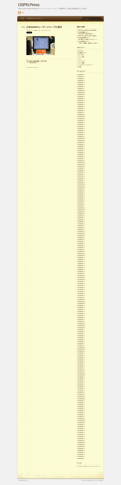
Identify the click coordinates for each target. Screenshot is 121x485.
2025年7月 (80, 100)
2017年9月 (80, 281)
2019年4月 (80, 245)
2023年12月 (81, 138)
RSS (23, 12)
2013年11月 (81, 373)
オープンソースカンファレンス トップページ (88, 466)
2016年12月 (81, 299)
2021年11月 (81, 186)
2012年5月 (80, 408)
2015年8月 (80, 331)
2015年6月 (80, 335)
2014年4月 (80, 363)
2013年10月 (81, 375)
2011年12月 (81, 418)
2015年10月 (81, 327)
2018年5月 (80, 265)
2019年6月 (80, 241)
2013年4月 (80, 387)
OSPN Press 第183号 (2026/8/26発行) (87, 30)
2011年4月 (80, 434)
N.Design (101, 480)
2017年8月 (80, 283)
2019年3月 (80, 247)
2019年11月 (81, 233)
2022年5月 (80, 176)
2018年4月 (80, 267)
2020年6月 (80, 220)
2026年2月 (80, 86)
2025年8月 (80, 98)
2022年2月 (80, 180)
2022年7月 (80, 172)
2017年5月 (80, 289)
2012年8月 (80, 402)
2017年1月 (80, 297)
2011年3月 (80, 436)
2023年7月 (80, 148)
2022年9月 (80, 168)
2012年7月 (80, 404)
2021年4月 (80, 200)
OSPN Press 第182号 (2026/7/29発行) (87, 35)
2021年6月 (80, 196)
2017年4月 (80, 291)
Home (22, 18)
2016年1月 (80, 321)
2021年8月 (80, 192)
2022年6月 (80, 174)
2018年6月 (80, 263)
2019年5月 (80, 243)
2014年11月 (81, 349)
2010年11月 (81, 444)
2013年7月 (80, 381)
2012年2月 (80, 414)
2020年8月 (80, 216)
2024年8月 (80, 122)
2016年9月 (80, 305)
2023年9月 (80, 144)
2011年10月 (81, 422)
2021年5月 (80, 198)
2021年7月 (80, 194)
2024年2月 (80, 134)
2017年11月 (81, 277)
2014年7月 (80, 357)
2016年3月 (80, 317)
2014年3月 (80, 365)
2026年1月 (80, 88)
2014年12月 (81, 347)
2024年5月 (80, 128)
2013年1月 (80, 392)
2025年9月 (80, 96)
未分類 (79, 66)
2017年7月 (80, 285)
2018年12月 (81, 251)
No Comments (47, 30)
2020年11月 (81, 210)
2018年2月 (80, 271)
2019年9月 (80, 237)
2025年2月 (80, 110)
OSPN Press (29, 4)
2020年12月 (81, 208)
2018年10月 (81, 255)
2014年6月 (80, 359)
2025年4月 (80, 106)
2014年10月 (81, 351)
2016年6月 (80, 311)
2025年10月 (81, 94)
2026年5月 (80, 80)
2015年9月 (80, 329)
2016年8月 (80, 307)
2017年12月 (81, 275)
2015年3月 (80, 341)
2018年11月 (81, 253)
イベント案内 (81, 57)
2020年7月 (80, 218)
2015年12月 (81, 323)
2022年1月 (80, 182)
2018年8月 (80, 259)
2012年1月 (80, 416)
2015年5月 (80, 337)
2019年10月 (81, 235)
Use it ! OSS (81, 55)
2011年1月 (80, 440)
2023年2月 (80, 158)
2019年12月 (81, 231)
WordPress (90, 480)
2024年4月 (80, 130)
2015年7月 (80, 333)
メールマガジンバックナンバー (85, 64)
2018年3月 (80, 269)
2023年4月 (80, 154)
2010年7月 (80, 452)
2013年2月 (80, 391)
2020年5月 (80, 221)
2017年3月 (80, 293)
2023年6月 (80, 150)
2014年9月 (80, 353)
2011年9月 (80, 424)
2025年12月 (81, 90)
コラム (79, 59)
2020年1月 (80, 229)
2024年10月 (81, 118)
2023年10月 (81, 142)
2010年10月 (81, 446)
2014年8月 (80, 355)
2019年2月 (80, 249)
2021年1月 (80, 206)
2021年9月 (80, 190)
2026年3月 (80, 84)
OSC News (80, 51)
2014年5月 (80, 361)
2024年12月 (81, 114)
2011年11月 (81, 420)
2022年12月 (81, 162)
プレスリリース (81, 61)
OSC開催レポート (82, 53)
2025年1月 (80, 112)
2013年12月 (81, 371)
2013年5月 (80, 385)
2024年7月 (80, 124)
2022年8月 (80, 170)
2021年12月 (81, 184)
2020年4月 (80, 224)
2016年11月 (81, 301)
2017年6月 (80, 287)
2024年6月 (80, 126)
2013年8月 (80, 379)
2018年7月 (80, 261)
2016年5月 (80, 313)
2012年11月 (81, 396)
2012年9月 (80, 400)
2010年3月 (80, 454)
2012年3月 (80, 412)
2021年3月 (80, 202)
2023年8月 (80, 146)
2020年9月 (80, 214)
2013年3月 (80, 389)
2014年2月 (80, 367)
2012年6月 (80, 406)
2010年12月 (81, 442)
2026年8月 (80, 74)
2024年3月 (80, 132)
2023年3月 (80, 156)
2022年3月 (80, 178)
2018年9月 (80, 257)
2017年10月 (81, 279)
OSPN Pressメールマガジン (34, 18)
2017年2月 (80, 295)
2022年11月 (81, 164)
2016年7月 (80, 309)
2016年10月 (81, 303)
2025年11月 (81, 92)
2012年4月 (80, 410)
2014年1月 (80, 369)
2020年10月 (81, 212)
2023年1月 (80, 160)
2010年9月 (80, 448)
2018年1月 (80, 273)
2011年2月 (80, 438)
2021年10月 (81, 188)
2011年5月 (80, 432)
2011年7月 (80, 428)
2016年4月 (80, 315)
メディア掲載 (81, 63)
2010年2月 (80, 456)
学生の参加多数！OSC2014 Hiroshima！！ (38, 61)
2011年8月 (80, 426)
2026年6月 (80, 78)
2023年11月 (81, 140)
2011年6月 (80, 430)
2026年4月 (80, 82)
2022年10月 (81, 166)
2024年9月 (80, 120)
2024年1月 (80, 136)
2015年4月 (80, 339)
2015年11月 (81, 325)
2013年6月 (80, 383)
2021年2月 (80, 204)
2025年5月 (80, 104)
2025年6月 (80, 102)
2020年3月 (80, 225)
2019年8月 (80, 239)
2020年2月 (80, 228)
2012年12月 (81, 395)
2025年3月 (80, 108)
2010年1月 (80, 458)
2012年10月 (81, 399)
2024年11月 (81, 116)
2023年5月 (80, 152)
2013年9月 (80, 377)
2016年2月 (80, 319)
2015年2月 (80, 343)
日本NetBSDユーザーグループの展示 (44, 27)
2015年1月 (80, 345)
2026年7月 (80, 76)
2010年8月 (80, 450)
